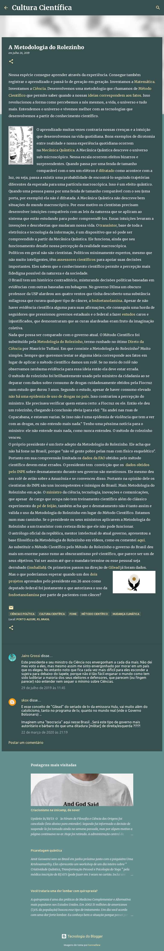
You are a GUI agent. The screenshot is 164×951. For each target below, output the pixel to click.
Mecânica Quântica (58, 150)
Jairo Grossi (30, 656)
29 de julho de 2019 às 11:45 (43, 688)
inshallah (36, 567)
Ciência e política (22, 614)
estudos (128, 314)
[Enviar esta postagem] (11, 609)
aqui (141, 540)
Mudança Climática (126, 614)
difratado (106, 170)
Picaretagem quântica (46, 850)
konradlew (94, 945)
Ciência (39, 88)
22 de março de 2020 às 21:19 (44, 732)
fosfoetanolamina (107, 300)
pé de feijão (47, 506)
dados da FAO (93, 458)
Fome (73, 614)
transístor (108, 225)
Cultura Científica (42, 7)
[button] (11, 62)
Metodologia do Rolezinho (60, 342)
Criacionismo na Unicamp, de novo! (55, 810)
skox (25, 700)
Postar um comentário (26, 742)
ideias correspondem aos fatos (114, 95)
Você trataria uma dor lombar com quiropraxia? (64, 891)
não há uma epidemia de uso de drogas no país (49, 396)
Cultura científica (52, 614)
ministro (54, 492)
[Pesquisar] (78, 8)
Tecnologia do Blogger (85, 936)
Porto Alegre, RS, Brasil (33, 619)
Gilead (114, 567)
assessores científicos (76, 259)
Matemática (144, 82)
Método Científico (95, 614)
